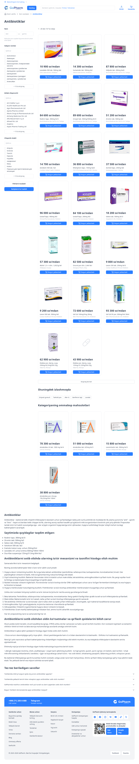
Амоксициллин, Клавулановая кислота (18, 65)
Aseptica (10, 124)
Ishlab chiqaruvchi (11, 93)
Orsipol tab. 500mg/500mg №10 (84, 119)
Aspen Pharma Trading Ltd (16, 127)
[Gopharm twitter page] (126, 717)
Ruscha (126, 753)
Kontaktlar (75, 722)
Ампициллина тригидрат (16, 76)
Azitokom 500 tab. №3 (13, 545)
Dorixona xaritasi (15, 734)
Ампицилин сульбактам (16, 71)
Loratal (87, 397)
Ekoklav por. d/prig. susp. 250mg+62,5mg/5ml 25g (49, 364)
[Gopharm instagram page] (105, 717)
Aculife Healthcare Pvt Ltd (16, 106)
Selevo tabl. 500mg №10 (14, 543)
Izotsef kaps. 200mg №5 (81, 217)
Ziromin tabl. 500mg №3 (14, 540)
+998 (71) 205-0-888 (17, 700)
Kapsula (10, 156)
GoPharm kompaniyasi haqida (80, 717)
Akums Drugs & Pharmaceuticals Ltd (20, 113)
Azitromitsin (11, 56)
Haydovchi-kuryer (57, 720)
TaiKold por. (57, 397)
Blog (10, 738)
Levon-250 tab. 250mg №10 (116, 265)
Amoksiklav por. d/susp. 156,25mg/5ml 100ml (48, 497)
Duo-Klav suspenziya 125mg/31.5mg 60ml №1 (23, 553)
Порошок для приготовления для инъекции (19, 170)
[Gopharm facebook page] (100, 717)
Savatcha (131, 9)
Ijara (31, 732)
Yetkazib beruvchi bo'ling (36, 717)
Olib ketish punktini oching (37, 723)
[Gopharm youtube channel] (115, 717)
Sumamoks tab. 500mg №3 (82, 70)
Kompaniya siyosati (79, 730)
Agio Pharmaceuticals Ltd (16, 108)
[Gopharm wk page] (110, 717)
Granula (10, 151)
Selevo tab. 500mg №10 (114, 217)
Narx (6, 29)
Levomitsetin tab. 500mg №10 (117, 447)
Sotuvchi (54, 731)
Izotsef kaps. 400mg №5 (48, 217)
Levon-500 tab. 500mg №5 (49, 314)
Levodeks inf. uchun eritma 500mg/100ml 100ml (24, 551)
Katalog (32, 8)
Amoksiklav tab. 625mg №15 (83, 447)
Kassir (53, 724)
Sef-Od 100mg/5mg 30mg (82, 314)
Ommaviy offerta (15, 741)
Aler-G (67, 397)
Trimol (64, 8)
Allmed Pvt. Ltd (12, 121)
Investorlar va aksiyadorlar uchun (79, 735)
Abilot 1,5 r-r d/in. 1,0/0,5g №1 (51, 265)
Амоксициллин (12, 61)
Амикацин (11, 58)
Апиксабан (11, 81)
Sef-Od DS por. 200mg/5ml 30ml (117, 314)
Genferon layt (77, 397)
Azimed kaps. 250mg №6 (115, 168)
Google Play (121, 731)
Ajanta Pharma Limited (15, 111)
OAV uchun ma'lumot (79, 726)
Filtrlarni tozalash (19, 184)
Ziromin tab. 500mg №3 (114, 119)
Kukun (9, 166)
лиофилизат (11, 161)
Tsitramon (71, 8)
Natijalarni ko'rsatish (19, 189)
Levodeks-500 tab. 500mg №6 (50, 70)
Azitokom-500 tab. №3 (48, 168)
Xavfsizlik (12, 745)
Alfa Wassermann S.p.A (15, 119)
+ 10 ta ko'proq (19, 86)
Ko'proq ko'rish (86, 382)
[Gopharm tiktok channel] (121, 717)
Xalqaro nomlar (10, 46)
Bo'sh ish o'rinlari (57, 716)
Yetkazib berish (14, 726)
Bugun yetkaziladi (54, 77)
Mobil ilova (13, 722)
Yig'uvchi (54, 728)
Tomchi (9, 153)
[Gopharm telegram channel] (95, 717)
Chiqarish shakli (10, 138)
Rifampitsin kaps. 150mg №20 (84, 168)
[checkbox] (5, 56)
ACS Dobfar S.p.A (13, 103)
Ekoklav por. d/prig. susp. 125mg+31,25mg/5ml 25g (82, 364)
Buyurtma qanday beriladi (15, 717)
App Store (109, 731)
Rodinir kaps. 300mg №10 (49, 119)
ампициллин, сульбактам (16, 79)
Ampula (10, 148)
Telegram (35, 700)
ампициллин (12, 74)
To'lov (11, 730)
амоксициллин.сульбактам (17, 68)
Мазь (9, 164)
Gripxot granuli (44, 397)
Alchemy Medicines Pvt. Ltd (17, 116)
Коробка (10, 159)
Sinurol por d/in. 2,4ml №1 (82, 265)
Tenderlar (33, 728)
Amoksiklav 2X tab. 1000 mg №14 (52, 447)
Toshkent (115, 753)
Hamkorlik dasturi (36, 736)
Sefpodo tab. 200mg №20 (115, 70)
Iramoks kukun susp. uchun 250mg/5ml (20, 548)
